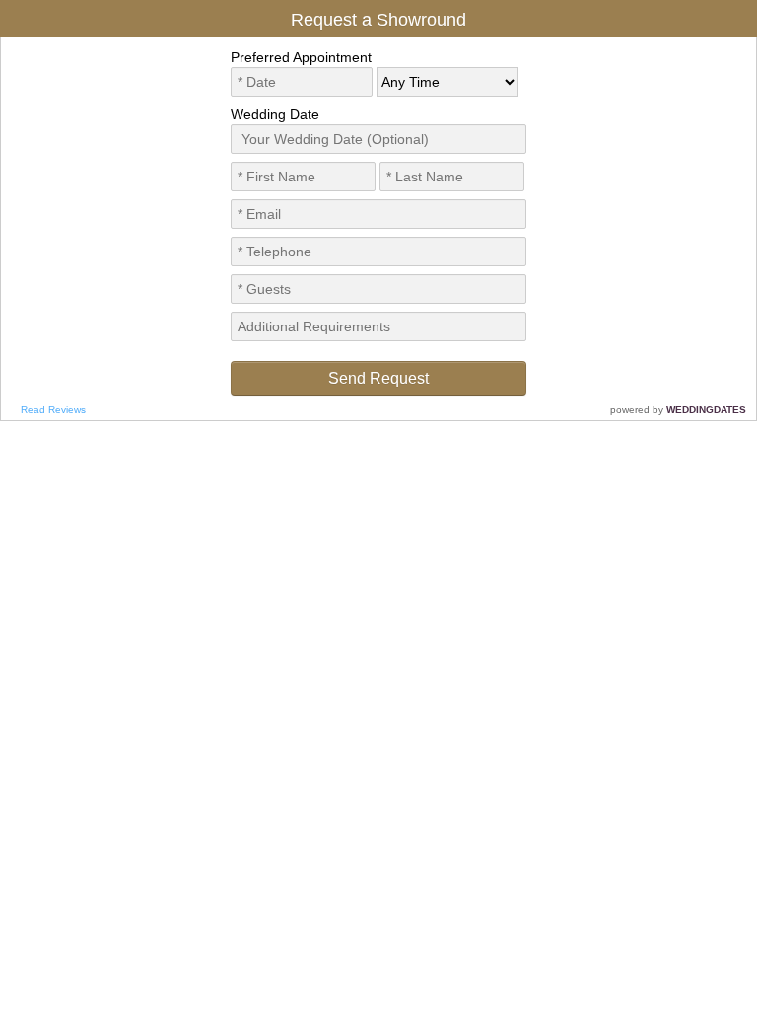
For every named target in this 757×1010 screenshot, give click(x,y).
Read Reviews (53, 409)
